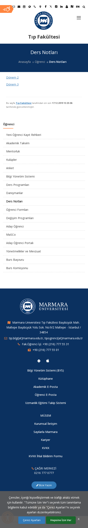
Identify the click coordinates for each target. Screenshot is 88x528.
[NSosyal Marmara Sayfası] (72, 6)
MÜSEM (45, 415)
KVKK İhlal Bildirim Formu (45, 456)
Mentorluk (13, 151)
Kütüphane (45, 378)
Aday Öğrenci (15, 226)
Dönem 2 (12, 77)
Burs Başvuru (15, 260)
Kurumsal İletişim (45, 424)
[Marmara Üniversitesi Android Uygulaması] (39, 360)
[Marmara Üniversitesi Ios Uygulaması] (47, 360)
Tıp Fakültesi (24, 102)
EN (78, 6)
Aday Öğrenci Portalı (19, 243)
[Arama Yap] (84, 7)
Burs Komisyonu (17, 268)
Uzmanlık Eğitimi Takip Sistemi (45, 403)
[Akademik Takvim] (24, 6)
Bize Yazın (45, 485)
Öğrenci (40, 62)
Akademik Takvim (17, 143)
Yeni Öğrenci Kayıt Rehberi (23, 135)
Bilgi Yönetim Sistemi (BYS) (45, 370)
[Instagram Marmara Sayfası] (56, 6)
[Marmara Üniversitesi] (44, 20)
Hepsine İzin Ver (60, 520)
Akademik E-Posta (45, 387)
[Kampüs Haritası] (40, 6)
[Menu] (79, 16)
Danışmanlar (14, 193)
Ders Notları (14, 201)
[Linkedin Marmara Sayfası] (61, 6)
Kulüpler (11, 160)
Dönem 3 (12, 84)
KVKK (45, 448)
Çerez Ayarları (32, 520)
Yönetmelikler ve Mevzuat (23, 251)
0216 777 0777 (44, 473)
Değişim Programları (20, 218)
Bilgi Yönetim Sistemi (20, 176)
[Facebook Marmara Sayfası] (45, 6)
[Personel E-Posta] (19, 6)
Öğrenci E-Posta (45, 395)
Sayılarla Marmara (46, 432)
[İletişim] (35, 6)
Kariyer (45, 440)
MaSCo (11, 234)
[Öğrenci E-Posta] (13, 6)
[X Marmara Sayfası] (51, 6)
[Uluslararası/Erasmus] (29, 6)
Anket (10, 168)
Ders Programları (17, 185)
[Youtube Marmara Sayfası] (67, 6)
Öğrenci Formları (17, 210)
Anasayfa (24, 62)
